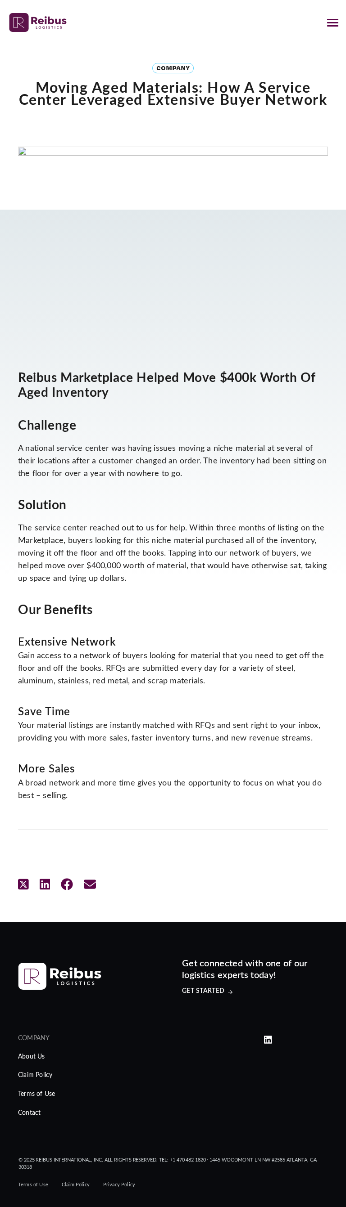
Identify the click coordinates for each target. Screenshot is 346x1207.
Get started (203, 991)
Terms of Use (36, 1094)
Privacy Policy (119, 1184)
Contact (29, 1113)
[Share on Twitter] (23, 885)
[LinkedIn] (268, 1040)
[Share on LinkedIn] (45, 885)
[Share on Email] (90, 885)
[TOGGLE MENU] (332, 22)
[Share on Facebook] (67, 885)
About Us (31, 1057)
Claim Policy (35, 1075)
